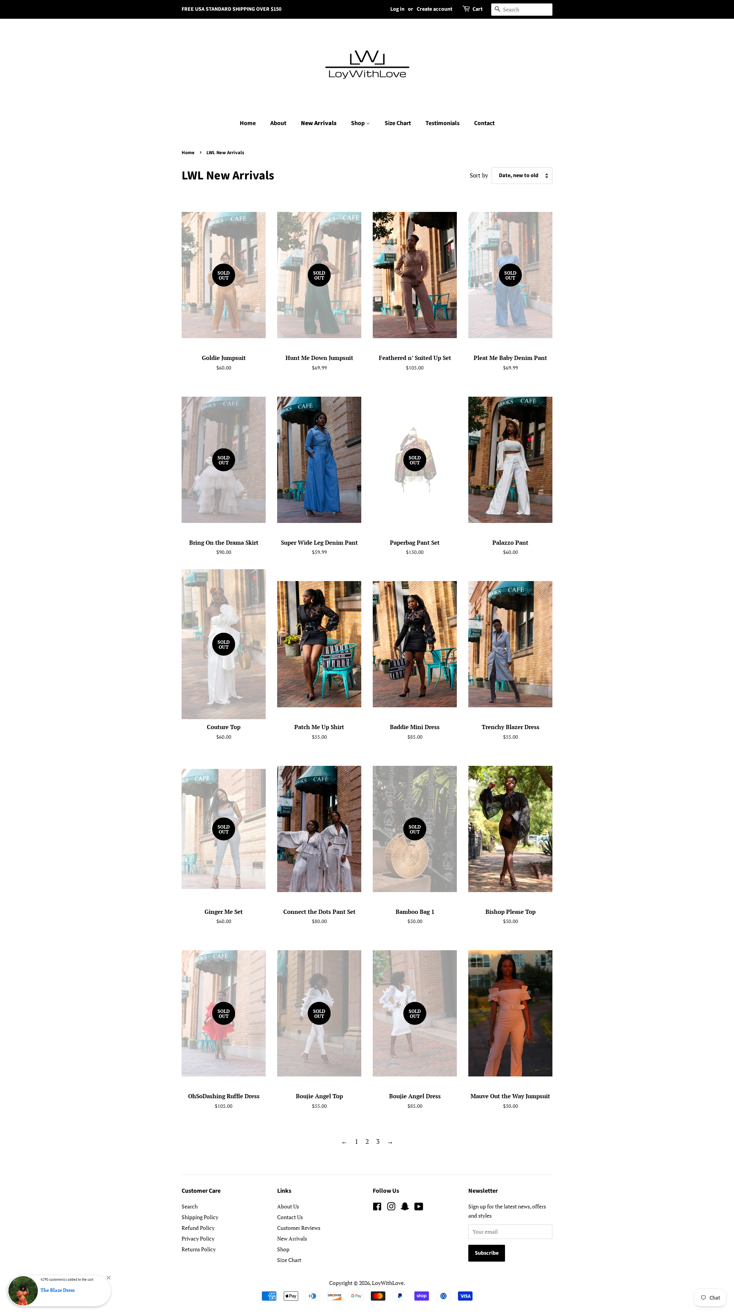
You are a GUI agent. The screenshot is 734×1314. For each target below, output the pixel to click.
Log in (397, 9)
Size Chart (398, 123)
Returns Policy (199, 1249)
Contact (484, 123)
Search (190, 1206)
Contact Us (290, 1217)
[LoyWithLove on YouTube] (418, 1207)
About (278, 123)
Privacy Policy (198, 1238)
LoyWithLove (388, 1282)
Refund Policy (198, 1227)
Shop (358, 123)
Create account (434, 9)
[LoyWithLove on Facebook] (377, 1207)
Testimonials (442, 123)
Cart (477, 9)
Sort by (479, 175)
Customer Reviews (298, 1227)
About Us (288, 1206)
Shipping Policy (200, 1217)
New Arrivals (318, 123)
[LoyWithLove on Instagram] (391, 1207)
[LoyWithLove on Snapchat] (405, 1207)
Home (248, 123)
